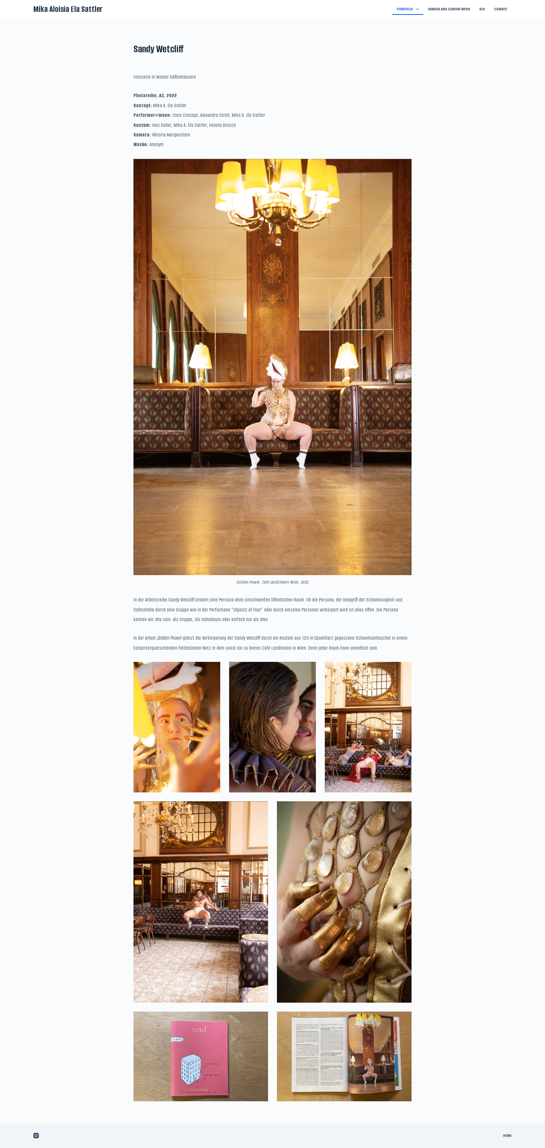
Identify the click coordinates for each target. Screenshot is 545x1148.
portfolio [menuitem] (405, 9)
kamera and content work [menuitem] (449, 9)
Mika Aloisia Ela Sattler (68, 9)
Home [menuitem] (507, 1135)
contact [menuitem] (500, 9)
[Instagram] (36, 1135)
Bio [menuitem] (482, 9)
